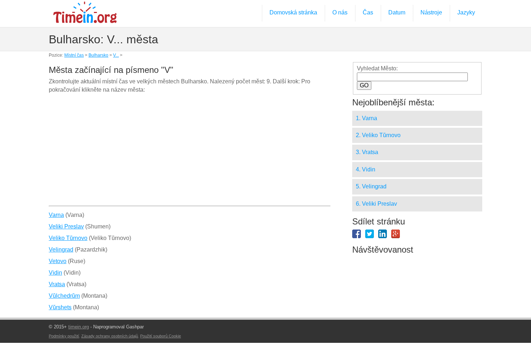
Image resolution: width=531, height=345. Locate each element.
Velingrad (61, 249)
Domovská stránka (293, 12)
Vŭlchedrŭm (64, 296)
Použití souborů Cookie (160, 336)
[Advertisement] (190, 152)
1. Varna (366, 118)
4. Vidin (365, 169)
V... (116, 55)
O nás (339, 12)
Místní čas (74, 55)
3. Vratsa (367, 152)
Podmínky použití (64, 336)
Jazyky (466, 12)
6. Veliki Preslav (376, 204)
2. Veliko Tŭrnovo (378, 135)
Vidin (55, 273)
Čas (368, 12)
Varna (56, 215)
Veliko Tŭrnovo (68, 238)
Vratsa (57, 284)
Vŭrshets (60, 307)
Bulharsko (98, 55)
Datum (396, 12)
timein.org (78, 326)
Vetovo (57, 261)
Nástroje (431, 12)
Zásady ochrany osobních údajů (109, 336)
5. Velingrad (371, 186)
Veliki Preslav (66, 226)
